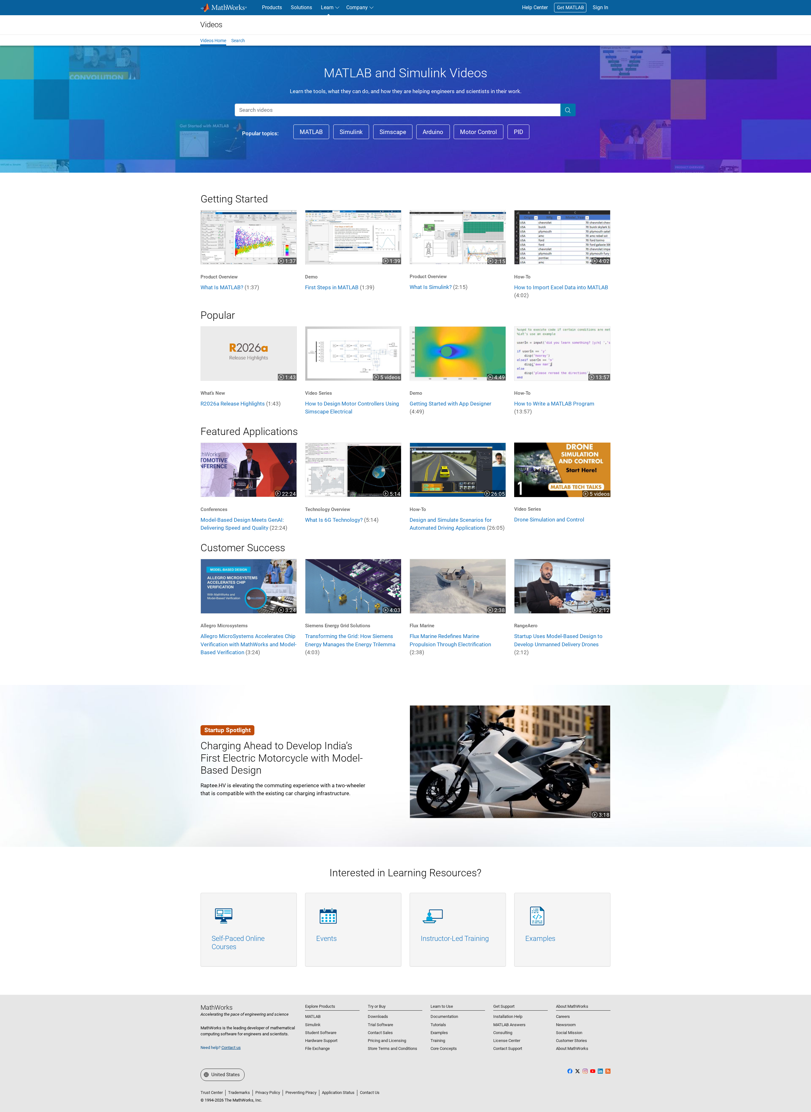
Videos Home (213, 40)
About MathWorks (572, 1048)
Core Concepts (444, 1048)
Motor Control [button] (478, 132)
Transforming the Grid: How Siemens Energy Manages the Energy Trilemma (350, 644)
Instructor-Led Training (455, 939)
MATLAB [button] (311, 132)
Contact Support (507, 1048)
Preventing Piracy (300, 1092)
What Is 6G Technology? (342, 520)
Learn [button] (327, 7)
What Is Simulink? (439, 287)
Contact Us (370, 1092)
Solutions (301, 7)
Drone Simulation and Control (549, 519)
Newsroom (566, 1024)
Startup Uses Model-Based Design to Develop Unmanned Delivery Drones (558, 644)
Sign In (600, 7)
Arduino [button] (433, 132)
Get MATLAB (570, 7)
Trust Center (212, 1092)
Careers (563, 1016)
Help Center (535, 7)
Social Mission (569, 1032)
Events (326, 939)
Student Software (320, 1032)
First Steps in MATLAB (339, 287)
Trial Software (380, 1024)
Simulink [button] (351, 132)
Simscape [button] (393, 132)
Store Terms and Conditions (392, 1048)
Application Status (338, 1092)
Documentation (444, 1016)
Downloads (378, 1016)
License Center (506, 1040)
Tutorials (438, 1024)
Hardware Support (321, 1040)
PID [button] (518, 132)
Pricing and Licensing (387, 1040)
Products (272, 7)
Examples (540, 939)
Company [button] (357, 7)
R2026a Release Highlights (241, 403)
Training (438, 1040)
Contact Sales (380, 1032)
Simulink (313, 1024)
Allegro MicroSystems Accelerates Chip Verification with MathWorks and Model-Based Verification (249, 644)
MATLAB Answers (509, 1024)
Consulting (502, 1032)
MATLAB (313, 1016)
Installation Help (507, 1016)
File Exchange (317, 1048)
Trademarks (239, 1092)
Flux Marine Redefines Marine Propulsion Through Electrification (450, 644)
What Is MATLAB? (230, 287)
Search (238, 40)
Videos (211, 24)
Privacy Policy (267, 1092)
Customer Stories (571, 1040)
